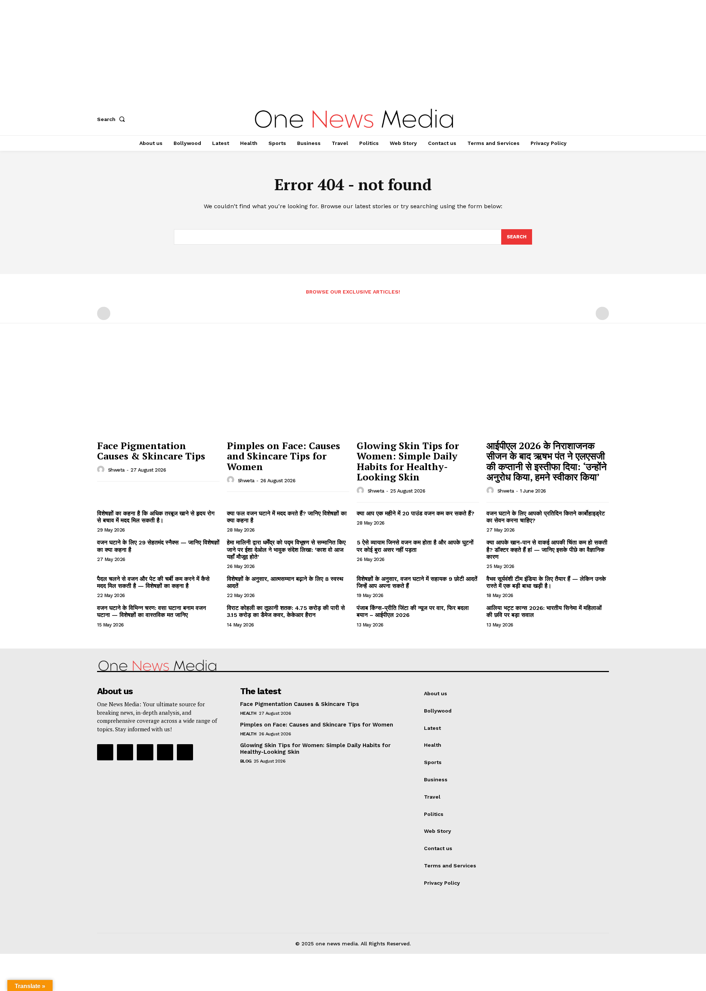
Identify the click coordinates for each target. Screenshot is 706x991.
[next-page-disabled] (602, 313)
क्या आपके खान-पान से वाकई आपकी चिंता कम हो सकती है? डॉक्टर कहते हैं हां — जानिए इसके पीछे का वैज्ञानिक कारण (546, 549)
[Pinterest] (145, 752)
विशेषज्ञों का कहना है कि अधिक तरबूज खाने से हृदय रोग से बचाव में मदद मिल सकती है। (155, 517)
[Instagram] (125, 752)
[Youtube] (185, 752)
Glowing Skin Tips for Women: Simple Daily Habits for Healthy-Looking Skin (408, 461)
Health (248, 713)
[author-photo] (102, 470)
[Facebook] (105, 752)
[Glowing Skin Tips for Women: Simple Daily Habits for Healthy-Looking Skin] (418, 390)
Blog (246, 761)
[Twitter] (165, 752)
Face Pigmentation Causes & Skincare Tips (151, 450)
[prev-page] (103, 313)
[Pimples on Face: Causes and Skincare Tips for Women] (288, 390)
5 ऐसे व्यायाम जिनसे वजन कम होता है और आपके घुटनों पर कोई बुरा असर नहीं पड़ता (415, 546)
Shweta (116, 470)
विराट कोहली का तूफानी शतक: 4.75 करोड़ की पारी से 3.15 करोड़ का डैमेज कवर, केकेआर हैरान (286, 611)
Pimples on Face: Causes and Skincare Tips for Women (283, 456)
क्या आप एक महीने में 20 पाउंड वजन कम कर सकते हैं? (415, 513)
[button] (112, 119)
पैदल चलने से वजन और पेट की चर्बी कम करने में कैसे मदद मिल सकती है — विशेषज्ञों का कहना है (153, 582)
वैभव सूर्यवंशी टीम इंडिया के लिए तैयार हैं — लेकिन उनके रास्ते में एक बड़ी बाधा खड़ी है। (546, 582)
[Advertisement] (220, 51)
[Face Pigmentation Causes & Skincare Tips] (158, 390)
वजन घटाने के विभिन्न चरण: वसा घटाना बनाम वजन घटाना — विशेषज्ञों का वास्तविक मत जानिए (151, 611)
